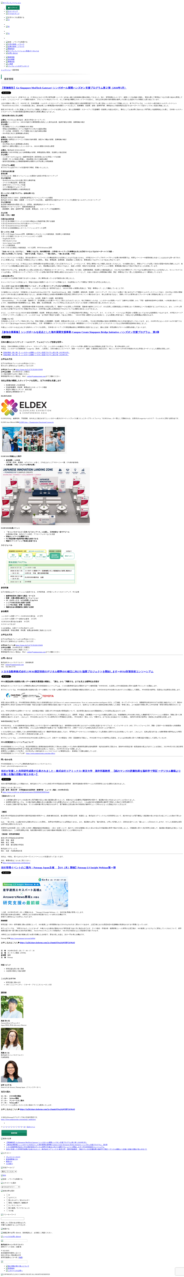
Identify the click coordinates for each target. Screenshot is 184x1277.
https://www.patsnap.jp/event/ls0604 (22, 938)
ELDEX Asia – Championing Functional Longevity (36, 422)
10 (24, 1127)
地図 (20, 1257)
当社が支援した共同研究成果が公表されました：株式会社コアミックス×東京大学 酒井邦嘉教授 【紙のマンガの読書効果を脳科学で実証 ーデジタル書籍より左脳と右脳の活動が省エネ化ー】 (76, 1149)
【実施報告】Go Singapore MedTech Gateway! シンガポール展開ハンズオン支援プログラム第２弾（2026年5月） (64, 88)
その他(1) (9, 1164)
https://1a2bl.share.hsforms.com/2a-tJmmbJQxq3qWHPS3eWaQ (47, 943)
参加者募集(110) (12, 1159)
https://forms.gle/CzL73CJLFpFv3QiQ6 (29, 369)
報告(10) (9, 1161)
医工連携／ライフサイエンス (19, 1208)
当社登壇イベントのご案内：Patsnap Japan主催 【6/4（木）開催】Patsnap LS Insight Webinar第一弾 (58, 867)
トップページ (6, 70)
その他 (11, 1211)
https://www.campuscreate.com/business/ (16, 863)
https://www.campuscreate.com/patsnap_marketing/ (18, 1119)
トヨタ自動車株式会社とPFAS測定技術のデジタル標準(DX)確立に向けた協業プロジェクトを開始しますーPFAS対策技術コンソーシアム (77, 671)
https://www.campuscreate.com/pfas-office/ (40, 753)
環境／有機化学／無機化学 (18, 1203)
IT (9, 1195)
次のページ (31, 1127)
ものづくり (13, 1197)
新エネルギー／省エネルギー (19, 1200)
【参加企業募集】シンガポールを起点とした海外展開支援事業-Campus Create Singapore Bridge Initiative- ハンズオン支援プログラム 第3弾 (80, 332)
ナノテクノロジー (15, 1205)
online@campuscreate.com (36, 376)
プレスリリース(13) (13, 1157)
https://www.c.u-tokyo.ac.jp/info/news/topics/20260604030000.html (26, 792)
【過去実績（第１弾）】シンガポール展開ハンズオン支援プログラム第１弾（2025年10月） (36, 352)
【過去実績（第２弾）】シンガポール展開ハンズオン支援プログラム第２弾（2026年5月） (36, 355)
